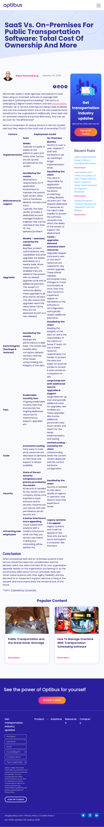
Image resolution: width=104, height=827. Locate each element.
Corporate (30, 590)
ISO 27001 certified (14, 819)
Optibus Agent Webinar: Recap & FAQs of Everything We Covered (85, 160)
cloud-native (59, 103)
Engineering (17, 590)
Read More (79, 167)
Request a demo (52, 700)
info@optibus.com (14, 815)
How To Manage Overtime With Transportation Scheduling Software (75, 643)
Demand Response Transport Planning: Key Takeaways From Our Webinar (85, 205)
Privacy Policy (31, 815)
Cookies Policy (46, 815)
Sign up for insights (85, 132)
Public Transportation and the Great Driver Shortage (26, 641)
